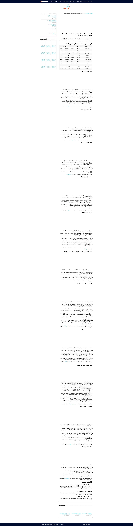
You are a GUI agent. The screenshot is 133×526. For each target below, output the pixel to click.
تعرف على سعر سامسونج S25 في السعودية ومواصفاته (65, 514)
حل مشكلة (55, 1)
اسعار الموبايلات (71, 1)
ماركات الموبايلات (86, 1)
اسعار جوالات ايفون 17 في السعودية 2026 (76, 514)
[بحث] (41, 1)
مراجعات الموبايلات (65, 1)
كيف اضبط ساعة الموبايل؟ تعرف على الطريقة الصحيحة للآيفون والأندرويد (51, 16)
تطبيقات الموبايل (60, 1)
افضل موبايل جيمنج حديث (52, 28)
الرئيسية (91, 1)
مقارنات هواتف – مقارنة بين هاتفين (79, 1)
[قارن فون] (66, 6)
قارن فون (59, 524)
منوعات (52, 1)
